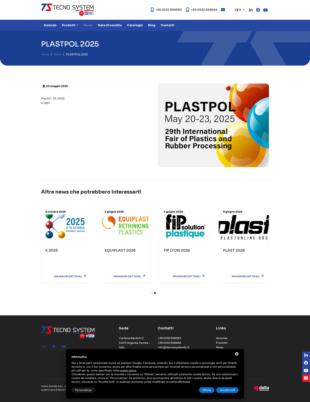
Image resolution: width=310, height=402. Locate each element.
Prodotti (69, 25)
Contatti (167, 25)
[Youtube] (63, 346)
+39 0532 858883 (169, 338)
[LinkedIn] (44, 346)
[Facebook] (54, 346)
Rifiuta (207, 390)
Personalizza (83, 390)
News (88, 25)
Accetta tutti (227, 390)
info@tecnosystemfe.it (173, 347)
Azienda (50, 25)
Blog (151, 25)
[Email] (306, 378)
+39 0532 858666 (169, 342)
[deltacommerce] (261, 388)
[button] (152, 293)
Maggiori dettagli (68, 276)
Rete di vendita (110, 25)
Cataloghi (135, 25)
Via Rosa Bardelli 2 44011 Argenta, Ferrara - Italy (134, 342)
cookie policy (128, 370)
